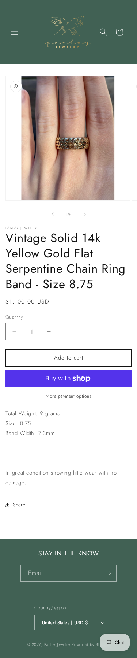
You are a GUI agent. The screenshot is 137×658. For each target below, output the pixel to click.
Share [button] (19, 504)
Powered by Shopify (91, 644)
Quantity (14, 316)
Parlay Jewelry (57, 644)
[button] (15, 32)
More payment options (68, 396)
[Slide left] (53, 214)
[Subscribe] (108, 573)
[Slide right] (85, 214)
